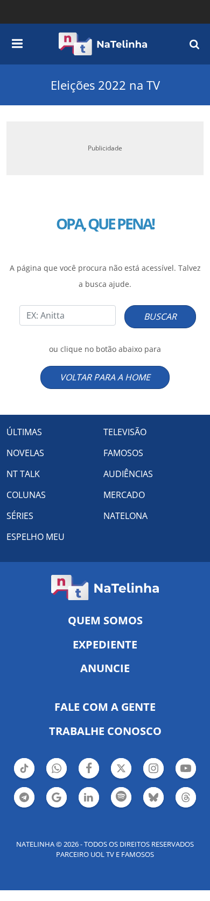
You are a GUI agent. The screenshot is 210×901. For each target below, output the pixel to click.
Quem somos (105, 620)
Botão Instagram (153, 777)
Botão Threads (186, 806)
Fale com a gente (105, 707)
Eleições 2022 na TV (105, 85)
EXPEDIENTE (105, 644)
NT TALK (23, 474)
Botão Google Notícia (56, 806)
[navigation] (17, 42)
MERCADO (124, 495)
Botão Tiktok (24, 777)
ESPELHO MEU (35, 537)
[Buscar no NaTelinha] (194, 44)
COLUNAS (26, 495)
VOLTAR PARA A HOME (105, 377)
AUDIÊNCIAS (128, 474)
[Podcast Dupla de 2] (121, 797)
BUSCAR (160, 316)
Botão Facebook (89, 777)
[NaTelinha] (103, 44)
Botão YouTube (186, 777)
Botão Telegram (24, 806)
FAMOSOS (123, 453)
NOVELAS (25, 453)
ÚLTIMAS (24, 432)
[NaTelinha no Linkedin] (89, 797)
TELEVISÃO (124, 432)
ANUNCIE (105, 668)
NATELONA (125, 516)
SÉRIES (19, 516)
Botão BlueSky (153, 806)
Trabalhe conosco (105, 731)
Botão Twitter (121, 777)
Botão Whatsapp (56, 777)
